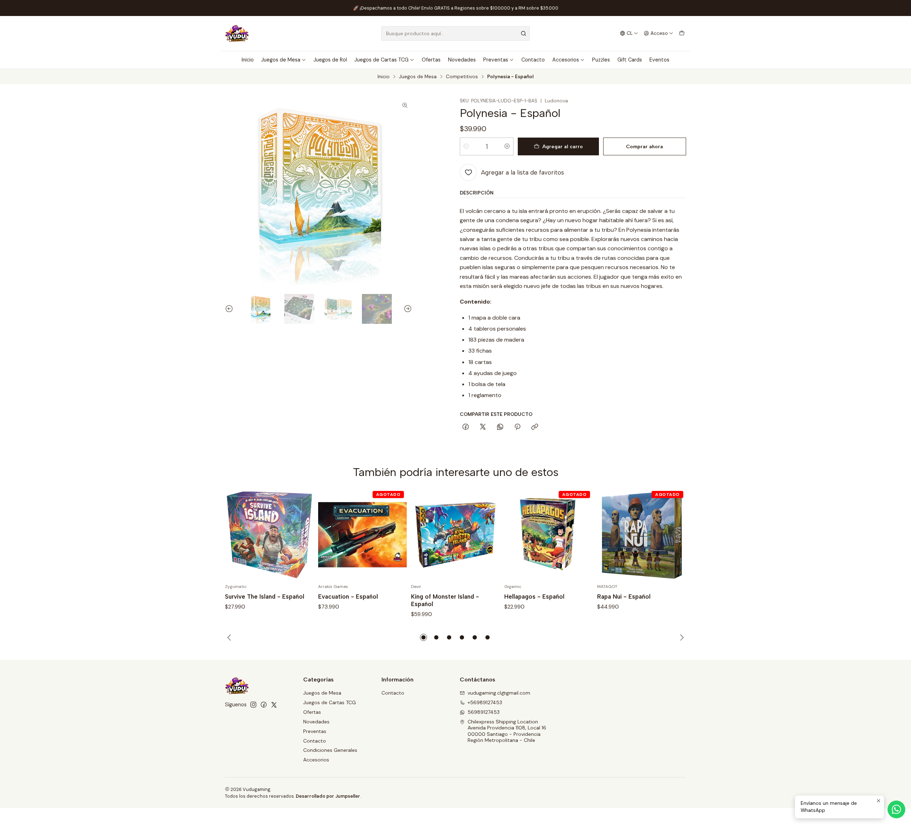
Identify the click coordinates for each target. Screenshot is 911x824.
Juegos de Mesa (280, 60)
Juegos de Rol (330, 60)
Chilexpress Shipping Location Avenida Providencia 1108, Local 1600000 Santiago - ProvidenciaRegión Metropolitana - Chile (507, 731)
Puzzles (601, 60)
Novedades (462, 60)
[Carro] (682, 33)
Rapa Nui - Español (624, 596)
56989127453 (484, 712)
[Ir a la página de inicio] (237, 33)
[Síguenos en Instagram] (253, 704)
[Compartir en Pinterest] (517, 427)
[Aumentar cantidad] (507, 146)
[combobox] (455, 33)
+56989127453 (485, 702)
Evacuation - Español (348, 596)
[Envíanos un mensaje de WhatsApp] (896, 809)
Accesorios (565, 60)
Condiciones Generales (330, 750)
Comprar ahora (644, 146)
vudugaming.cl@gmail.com (499, 693)
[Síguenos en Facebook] (263, 704)
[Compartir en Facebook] (466, 427)
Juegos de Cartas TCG (381, 60)
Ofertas (431, 60)
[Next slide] (406, 309)
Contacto (533, 60)
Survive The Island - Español (264, 596)
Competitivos (462, 76)
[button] (423, 637)
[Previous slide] (230, 309)
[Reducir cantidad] (466, 146)
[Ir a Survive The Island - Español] (269, 535)
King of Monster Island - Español (445, 600)
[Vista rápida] (301, 535)
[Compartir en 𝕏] (483, 427)
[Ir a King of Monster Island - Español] (455, 535)
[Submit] (523, 33)
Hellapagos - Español (534, 596)
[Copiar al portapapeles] (535, 427)
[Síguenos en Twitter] (274, 704)
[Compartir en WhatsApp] (500, 427)
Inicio (248, 60)
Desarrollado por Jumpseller (328, 796)
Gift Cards (629, 60)
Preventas (495, 60)
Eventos (659, 60)
